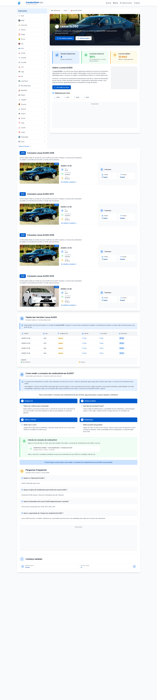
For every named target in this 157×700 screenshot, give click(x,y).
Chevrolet (24, 25)
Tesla (22, 123)
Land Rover (24, 81)
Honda (23, 53)
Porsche (23, 104)
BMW (22, 20)
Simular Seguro (85, 38)
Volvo (22, 141)
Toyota (23, 127)
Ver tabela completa (65, 38)
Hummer (23, 58)
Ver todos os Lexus (63, 87)
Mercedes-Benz (26, 85)
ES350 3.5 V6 (66, 166)
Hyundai (23, 62)
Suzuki (23, 118)
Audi (22, 16)
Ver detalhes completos (68, 182)
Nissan (23, 95)
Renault (23, 109)
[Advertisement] (124, 78)
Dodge (23, 34)
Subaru (23, 113)
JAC (22, 67)
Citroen (23, 30)
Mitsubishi (24, 90)
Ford (22, 48)
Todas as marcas (23, 146)
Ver (122, 338)
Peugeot (23, 99)
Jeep (22, 72)
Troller (23, 132)
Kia (22, 76)
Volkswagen (24, 137)
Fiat (22, 44)
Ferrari (23, 39)
